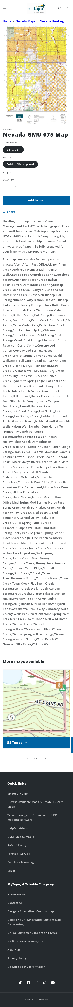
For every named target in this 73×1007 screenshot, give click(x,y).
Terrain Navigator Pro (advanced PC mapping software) (32, 817)
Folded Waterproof (20, 164)
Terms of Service (18, 853)
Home (7, 21)
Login (11, 871)
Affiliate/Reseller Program (25, 941)
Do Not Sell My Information (26, 967)
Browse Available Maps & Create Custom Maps (35, 804)
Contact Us (15, 903)
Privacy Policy (17, 958)
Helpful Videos (17, 828)
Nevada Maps (26, 21)
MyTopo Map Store (40, 1000)
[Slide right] (45, 759)
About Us (13, 950)
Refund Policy (17, 845)
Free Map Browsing (20, 862)
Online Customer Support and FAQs (32, 933)
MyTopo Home (17, 793)
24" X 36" (13, 149)
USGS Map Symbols (20, 837)
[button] (5, 8)
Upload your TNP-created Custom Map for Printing (34, 922)
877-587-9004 (16, 894)
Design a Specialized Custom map (30, 911)
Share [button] (11, 211)
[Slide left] (28, 759)
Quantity (8, 180)
